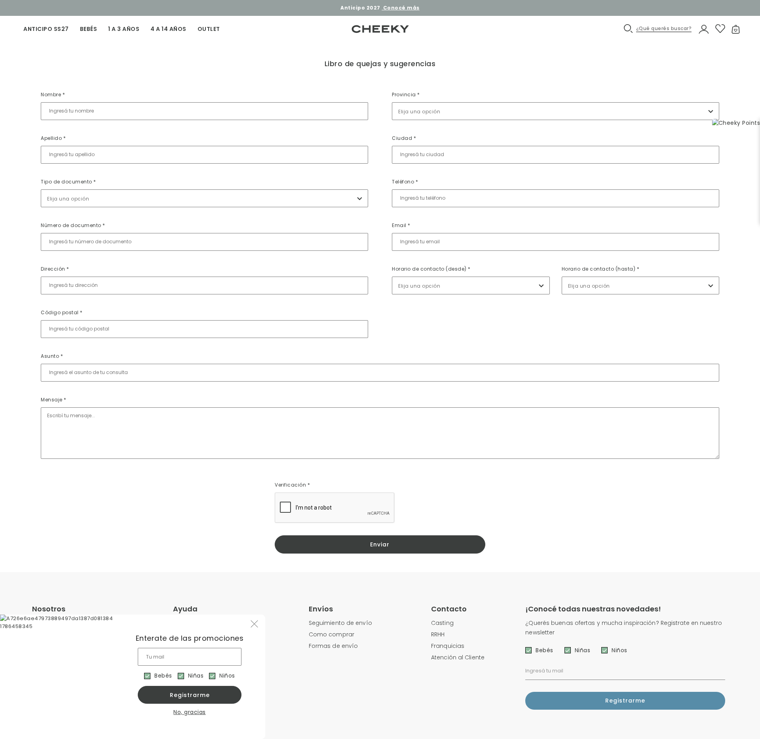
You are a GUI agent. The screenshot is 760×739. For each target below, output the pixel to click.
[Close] (745, 13)
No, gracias (189, 712)
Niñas (196, 676)
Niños (227, 676)
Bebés (163, 676)
